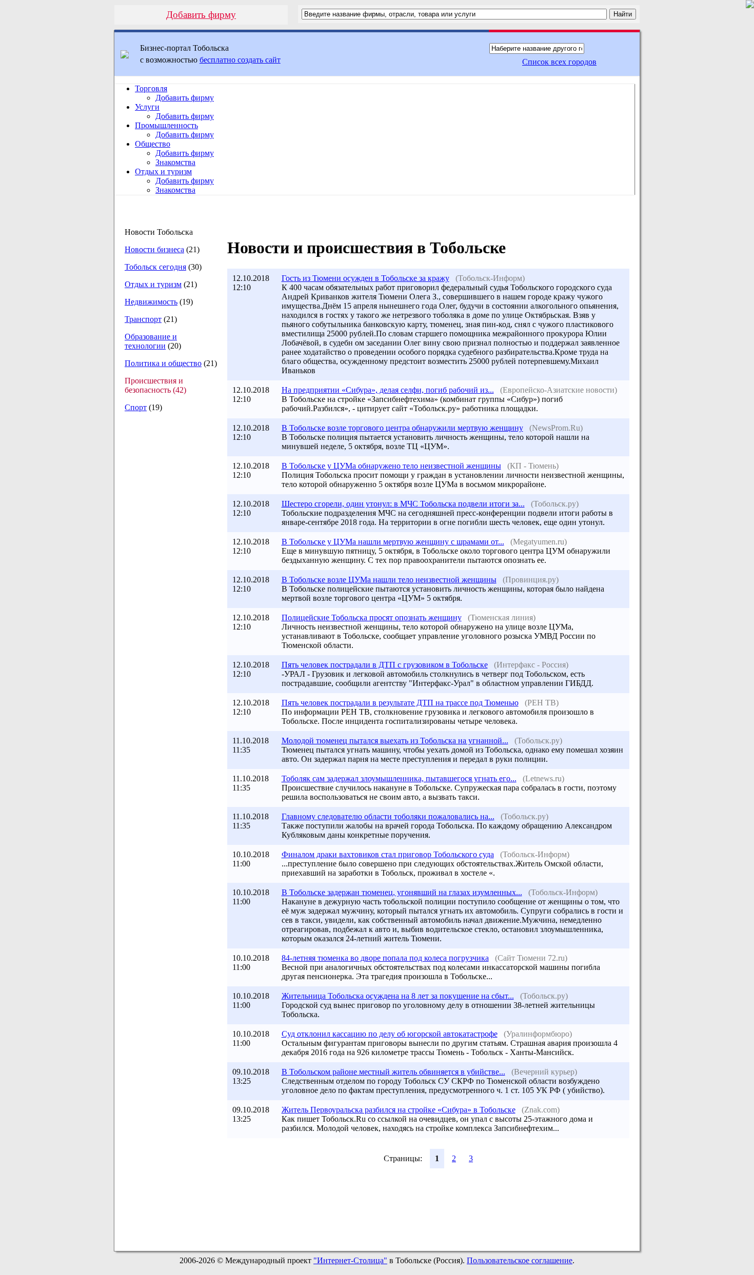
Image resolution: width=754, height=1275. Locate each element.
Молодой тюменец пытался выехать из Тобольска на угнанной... (395, 740)
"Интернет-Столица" (350, 1260)
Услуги (147, 107)
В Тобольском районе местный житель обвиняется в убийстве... (393, 1071)
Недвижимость (151, 301)
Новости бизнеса (154, 249)
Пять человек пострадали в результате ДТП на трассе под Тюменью (400, 702)
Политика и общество (163, 363)
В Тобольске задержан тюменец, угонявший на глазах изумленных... (402, 892)
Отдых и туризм (163, 171)
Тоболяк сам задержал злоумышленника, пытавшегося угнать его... (399, 778)
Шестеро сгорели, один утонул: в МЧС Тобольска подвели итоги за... (403, 503)
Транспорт (143, 319)
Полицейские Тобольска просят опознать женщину (372, 617)
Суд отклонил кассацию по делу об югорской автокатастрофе (390, 1033)
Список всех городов (559, 61)
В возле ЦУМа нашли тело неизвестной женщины (389, 579)
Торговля (151, 88)
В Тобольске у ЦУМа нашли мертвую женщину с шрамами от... (393, 541)
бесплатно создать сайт (240, 59)
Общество (152, 143)
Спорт (136, 407)
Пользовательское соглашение (519, 1260)
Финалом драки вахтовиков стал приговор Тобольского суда (388, 854)
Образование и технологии (151, 341)
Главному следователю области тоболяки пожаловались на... (388, 816)
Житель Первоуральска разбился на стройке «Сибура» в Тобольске (398, 1109)
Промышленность (166, 125)
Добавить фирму (201, 14)
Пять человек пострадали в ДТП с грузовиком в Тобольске (385, 664)
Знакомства (175, 162)
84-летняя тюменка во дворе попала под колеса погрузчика (385, 958)
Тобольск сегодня (155, 266)
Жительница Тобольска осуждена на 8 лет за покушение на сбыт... (398, 995)
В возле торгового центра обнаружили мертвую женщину (402, 427)
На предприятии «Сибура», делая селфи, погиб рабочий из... (388, 390)
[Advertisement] (166, 592)
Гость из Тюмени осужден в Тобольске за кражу (365, 278)
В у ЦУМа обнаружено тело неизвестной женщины (391, 465)
